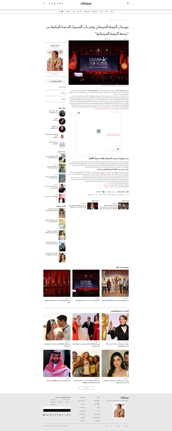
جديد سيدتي (62, 151)
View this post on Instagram (113, 134)
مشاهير (111, 11)
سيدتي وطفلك (87, 11)
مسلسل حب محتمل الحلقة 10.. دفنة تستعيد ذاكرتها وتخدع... (51, 254)
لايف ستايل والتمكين (65, 399)
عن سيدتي (83, 404)
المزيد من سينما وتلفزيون (120, 310)
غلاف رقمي (82, 417)
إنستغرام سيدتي (109, 183)
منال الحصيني (55, 144)
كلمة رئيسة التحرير (56, 81)
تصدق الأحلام (63, 93)
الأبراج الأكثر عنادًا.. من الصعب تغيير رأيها (51, 197)
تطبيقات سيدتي (81, 414)
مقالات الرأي (62, 108)
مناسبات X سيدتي (81, 400)
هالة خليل (94, 100)
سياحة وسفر (55, 175)
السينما (96, 195)
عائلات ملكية (55, 164)
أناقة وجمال (60, 402)
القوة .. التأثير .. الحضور (62, 87)
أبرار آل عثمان (55, 120)
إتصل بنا (106, 426)
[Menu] (128, 3)
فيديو (60, 11)
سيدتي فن (107, 187)
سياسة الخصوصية (118, 426)
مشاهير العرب (55, 185)
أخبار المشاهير (91, 195)
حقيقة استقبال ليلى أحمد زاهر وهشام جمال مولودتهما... (51, 243)
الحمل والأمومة (52, 404)
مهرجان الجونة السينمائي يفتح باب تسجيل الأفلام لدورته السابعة (108, 109)
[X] (57, 3)
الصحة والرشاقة (52, 399)
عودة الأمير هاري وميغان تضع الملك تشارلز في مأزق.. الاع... (52, 167)
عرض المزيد (86, 388)
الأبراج (57, 195)
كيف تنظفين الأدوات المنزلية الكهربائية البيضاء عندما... (51, 221)
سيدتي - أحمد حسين (117, 39)
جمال (102, 11)
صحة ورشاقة (95, 11)
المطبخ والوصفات (52, 402)
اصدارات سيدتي (96, 417)
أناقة (106, 11)
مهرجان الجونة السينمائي (108, 172)
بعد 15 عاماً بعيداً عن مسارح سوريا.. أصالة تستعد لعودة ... (51, 187)
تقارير (98, 410)
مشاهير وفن (67, 402)
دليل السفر (97, 421)
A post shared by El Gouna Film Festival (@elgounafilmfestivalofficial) (98, 154)
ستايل (98, 407)
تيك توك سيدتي (107, 185)
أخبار (57, 154)
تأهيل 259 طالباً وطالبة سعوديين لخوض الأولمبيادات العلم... (52, 157)
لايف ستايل (79, 11)
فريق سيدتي (82, 410)
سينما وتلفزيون (126, 39)
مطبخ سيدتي (97, 400)
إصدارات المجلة (55, 45)
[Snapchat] (60, 3)
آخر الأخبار (83, 421)
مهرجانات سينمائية (102, 195)
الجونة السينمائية (119, 96)
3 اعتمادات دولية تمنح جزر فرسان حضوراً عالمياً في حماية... (51, 177)
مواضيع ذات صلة (122, 267)
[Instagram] (52, 3)
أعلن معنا (111, 426)
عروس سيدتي (97, 414)
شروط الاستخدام (126, 426)
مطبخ (67, 11)
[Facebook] (49, 3)
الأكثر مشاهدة (61, 206)
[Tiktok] (54, 3)
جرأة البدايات (63, 99)
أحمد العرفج (55, 137)
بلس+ (73, 11)
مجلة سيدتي (82, 397)
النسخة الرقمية (55, 74)
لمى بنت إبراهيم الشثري (53, 112)
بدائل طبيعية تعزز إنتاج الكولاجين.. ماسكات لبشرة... (51, 209)
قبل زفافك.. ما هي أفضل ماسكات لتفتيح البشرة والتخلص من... (51, 232)
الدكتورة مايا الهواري (54, 128)
